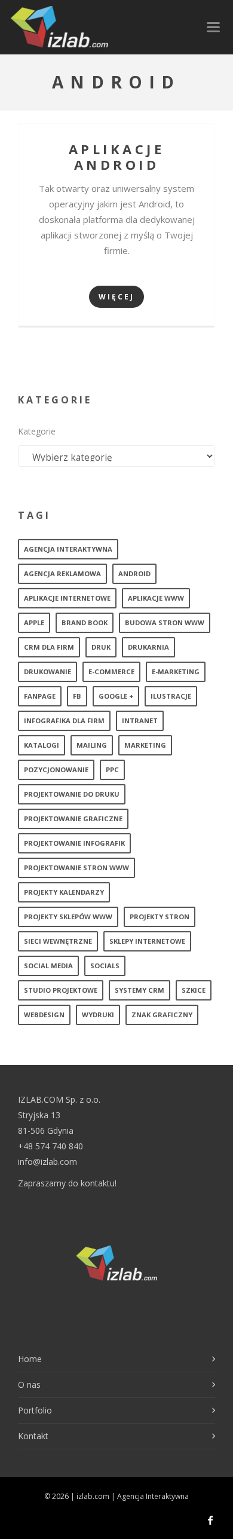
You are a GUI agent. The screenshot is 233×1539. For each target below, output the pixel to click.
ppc (112, 769)
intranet (140, 720)
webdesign (44, 1014)
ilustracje (171, 696)
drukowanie (47, 671)
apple (34, 622)
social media (48, 965)
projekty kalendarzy (64, 892)
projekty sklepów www (68, 916)
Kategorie (37, 431)
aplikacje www (156, 597)
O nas (29, 1384)
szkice (194, 990)
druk (101, 646)
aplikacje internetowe (67, 597)
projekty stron (159, 916)
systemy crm (139, 990)
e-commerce (111, 671)
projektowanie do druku (71, 794)
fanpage (40, 696)
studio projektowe (60, 990)
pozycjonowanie (56, 769)
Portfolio (35, 1410)
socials (104, 965)
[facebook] (210, 1520)
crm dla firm (49, 646)
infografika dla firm (64, 720)
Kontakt (33, 1436)
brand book (85, 622)
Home (30, 1358)
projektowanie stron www (76, 867)
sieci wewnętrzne (58, 941)
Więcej (116, 297)
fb (77, 696)
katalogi (41, 745)
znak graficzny (161, 1014)
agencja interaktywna (68, 548)
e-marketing (176, 671)
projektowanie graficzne (73, 818)
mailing (91, 745)
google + (116, 696)
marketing (145, 745)
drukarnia (148, 646)
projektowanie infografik (74, 843)
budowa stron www (164, 622)
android (134, 573)
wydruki (98, 1014)
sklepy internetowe (147, 941)
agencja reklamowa (62, 573)
